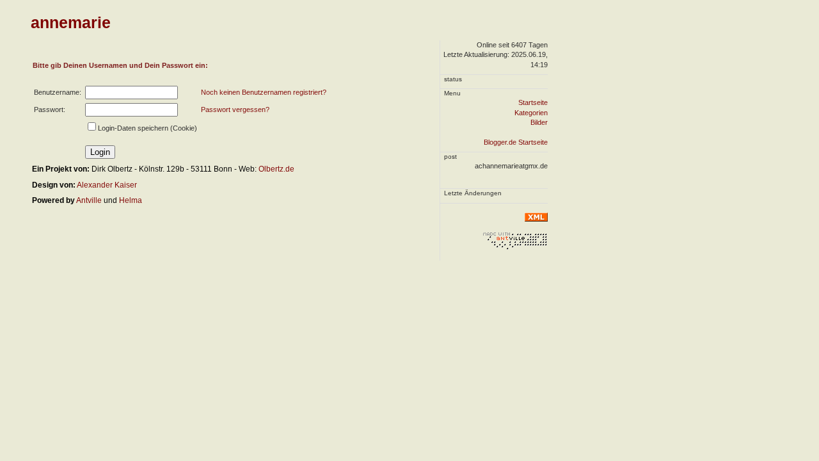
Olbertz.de (276, 169)
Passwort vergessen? (235, 109)
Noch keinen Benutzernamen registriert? (263, 92)
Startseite (533, 102)
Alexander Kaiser (107, 185)
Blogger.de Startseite (516, 142)
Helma (130, 200)
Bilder (539, 122)
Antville (89, 200)
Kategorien (531, 113)
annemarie (71, 22)
